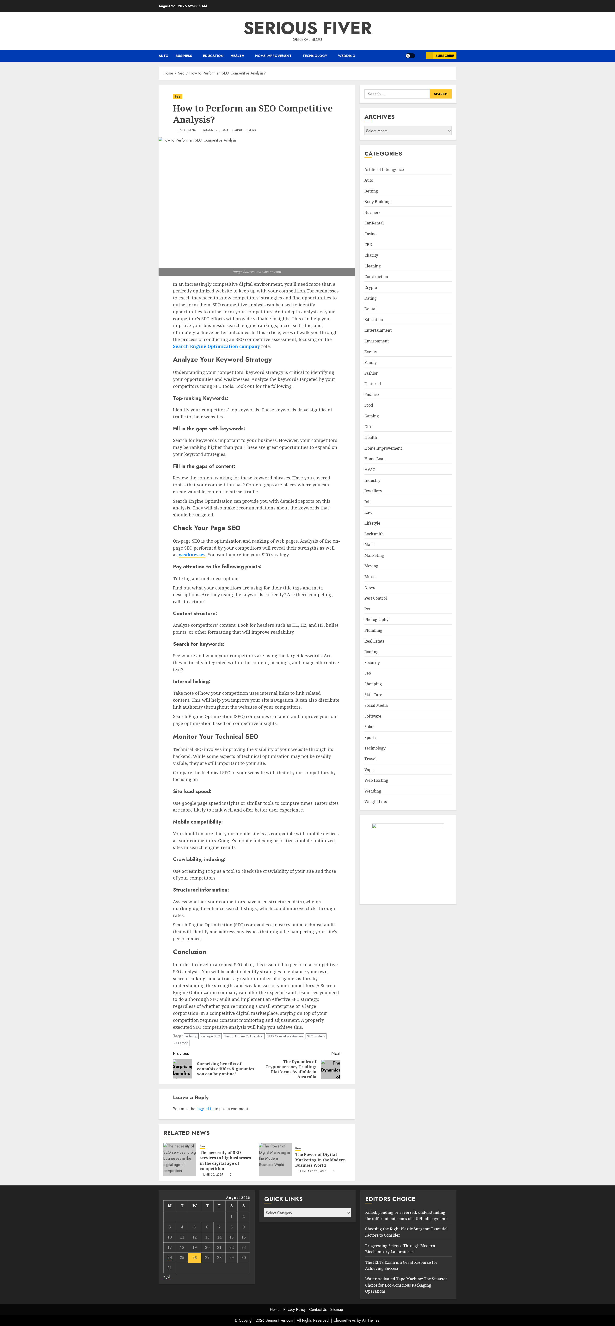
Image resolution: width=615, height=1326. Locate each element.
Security (372, 662)
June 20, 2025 (213, 1175)
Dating (370, 298)
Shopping (373, 684)
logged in (205, 1108)
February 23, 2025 (312, 1171)
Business (184, 55)
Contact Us (318, 1309)
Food (368, 405)
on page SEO (210, 1036)
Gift (367, 426)
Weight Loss (375, 802)
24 (169, 1257)
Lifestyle (372, 523)
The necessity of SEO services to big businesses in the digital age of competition (225, 1160)
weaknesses (192, 555)
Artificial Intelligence (384, 169)
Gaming (371, 416)
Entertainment (378, 330)
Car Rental (374, 223)
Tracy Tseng (186, 130)
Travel (370, 759)
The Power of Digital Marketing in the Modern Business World (320, 1160)
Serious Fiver (307, 27)
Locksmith (374, 534)
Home (275, 1309)
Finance (371, 394)
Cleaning (372, 266)
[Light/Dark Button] (410, 55)
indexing (191, 1036)
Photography (376, 619)
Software (372, 716)
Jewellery (373, 491)
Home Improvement (273, 55)
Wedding (346, 55)
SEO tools (181, 1043)
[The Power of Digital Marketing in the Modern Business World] (275, 1159)
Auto (163, 55)
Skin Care (373, 694)
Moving (371, 566)
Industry (372, 480)
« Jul (166, 1276)
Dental (370, 308)
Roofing (371, 651)
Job (367, 501)
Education (213, 55)
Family (370, 362)
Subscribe (445, 55)
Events (370, 351)
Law (368, 512)
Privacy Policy (294, 1309)
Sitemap (336, 1309)
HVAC (369, 469)
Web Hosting (376, 780)
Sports (370, 737)
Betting (371, 191)
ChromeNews (344, 1320)
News (369, 587)
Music (369, 576)
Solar (369, 726)
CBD (368, 244)
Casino (370, 233)
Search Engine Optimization (243, 1036)
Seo (177, 96)
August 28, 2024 (215, 130)
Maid (369, 544)
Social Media (376, 705)
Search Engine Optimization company (216, 346)
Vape (369, 769)
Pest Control (375, 598)
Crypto (370, 287)
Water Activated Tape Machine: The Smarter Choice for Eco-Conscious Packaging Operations (406, 1285)
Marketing (374, 555)
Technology (314, 55)
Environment (376, 341)
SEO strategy (316, 1036)
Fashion (371, 373)
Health (237, 55)
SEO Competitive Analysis (285, 1036)
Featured (372, 383)
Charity (371, 255)
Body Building (377, 201)
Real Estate (374, 641)
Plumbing (373, 630)
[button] (421, 56)
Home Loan (375, 459)
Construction (376, 276)
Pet (367, 609)
